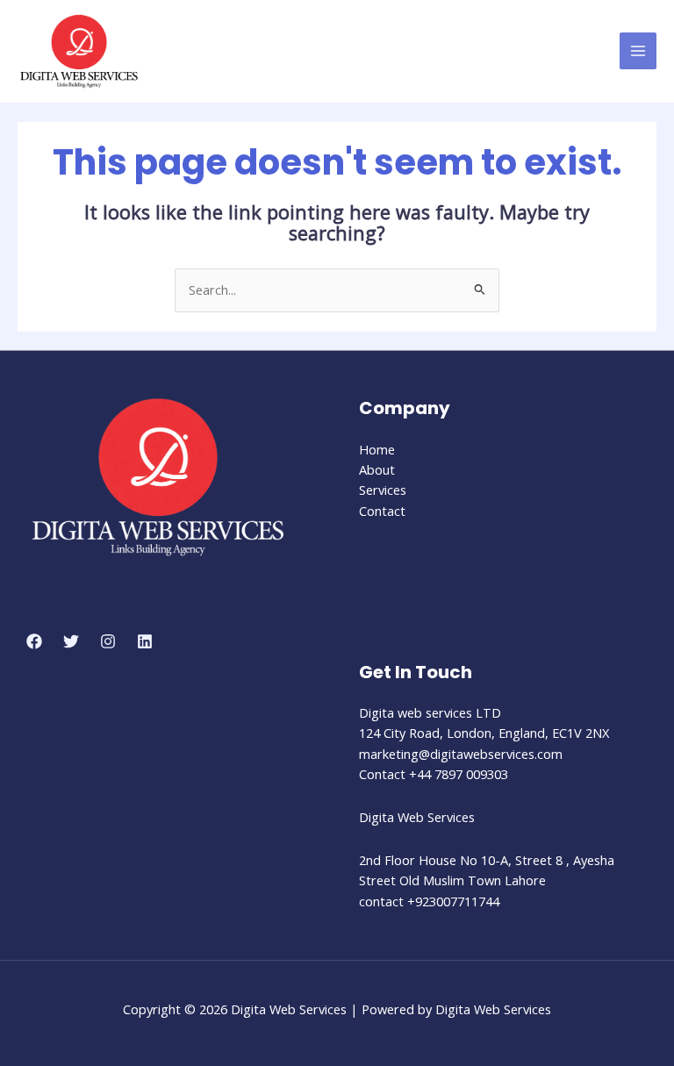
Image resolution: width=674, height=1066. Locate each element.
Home (377, 449)
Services (382, 489)
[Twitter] (71, 641)
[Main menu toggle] (638, 50)
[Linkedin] (145, 641)
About (377, 469)
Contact (382, 510)
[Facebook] (34, 641)
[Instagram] (108, 641)
